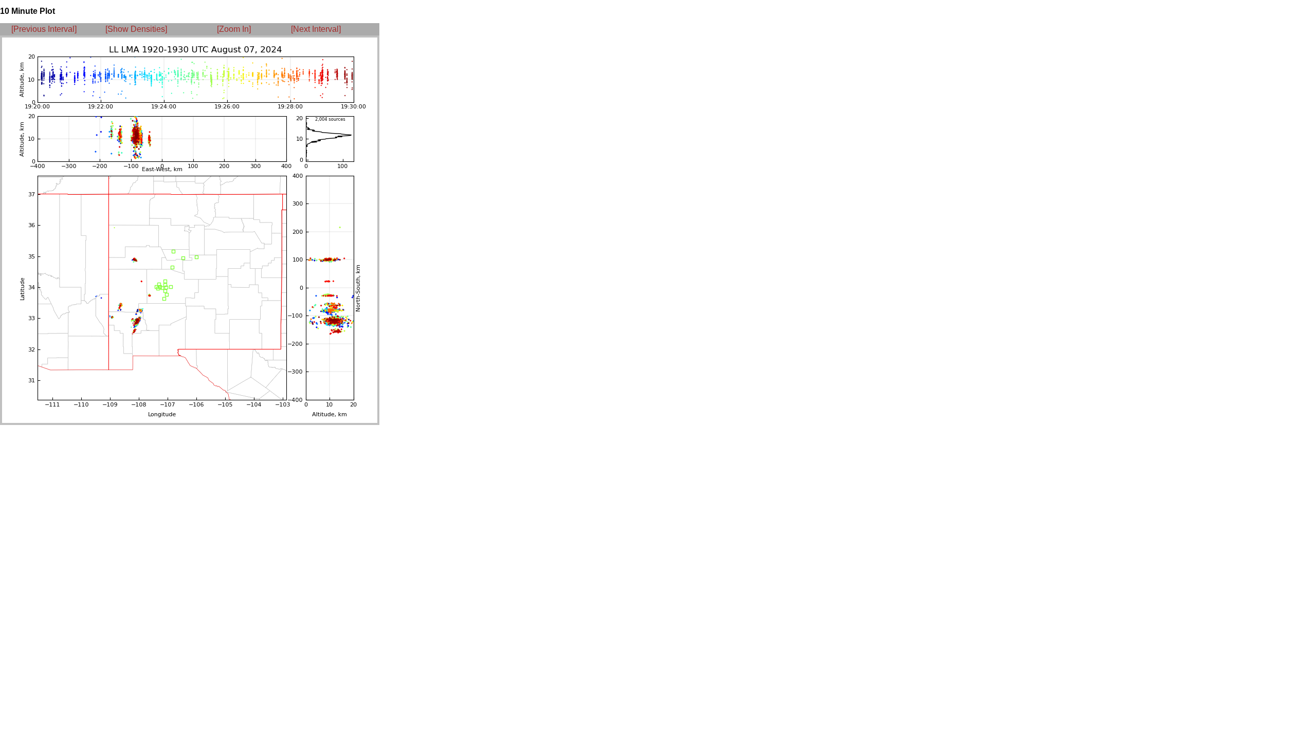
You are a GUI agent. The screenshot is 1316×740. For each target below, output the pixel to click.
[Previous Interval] (44, 29)
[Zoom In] (234, 29)
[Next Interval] (316, 29)
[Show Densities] (136, 29)
